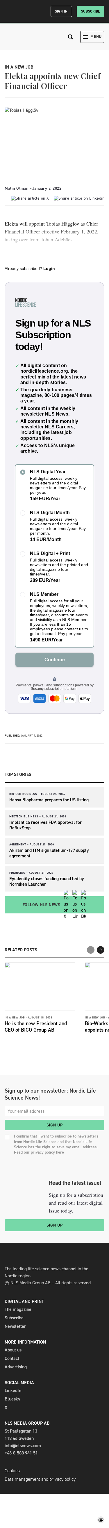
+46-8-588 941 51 (21, 1453)
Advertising (16, 1367)
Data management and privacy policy (40, 1479)
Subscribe (90, 11)
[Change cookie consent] (100, 1519)
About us (13, 1350)
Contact (12, 1358)
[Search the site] (70, 36)
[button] (100, 950)
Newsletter (15, 1326)
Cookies (12, 1471)
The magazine (18, 1309)
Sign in (61, 11)
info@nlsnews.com (23, 1445)
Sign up (55, 1125)
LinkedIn (13, 1390)
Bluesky (12, 1399)
